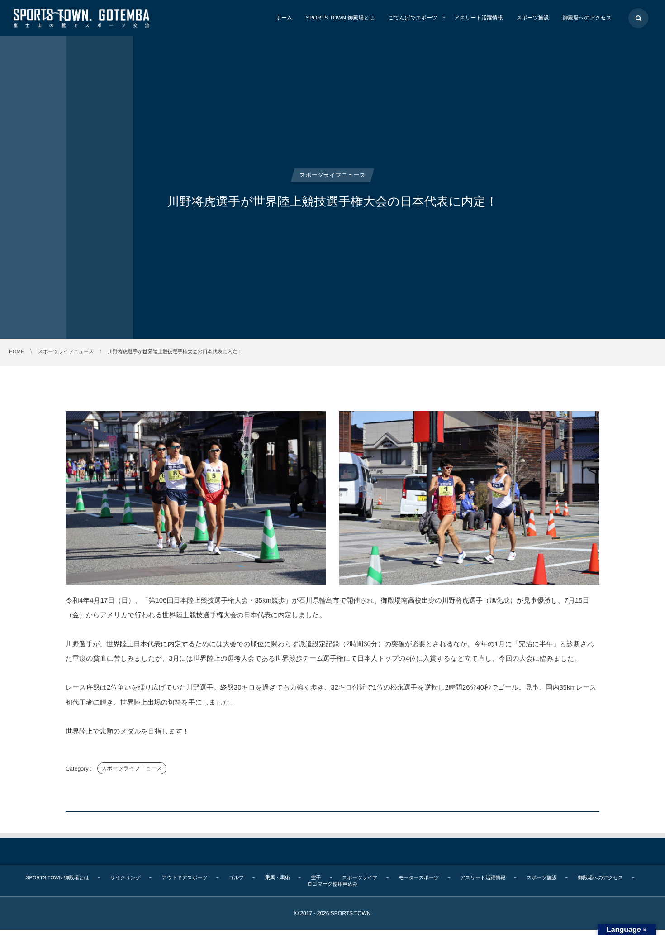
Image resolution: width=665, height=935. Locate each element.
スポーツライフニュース (131, 768)
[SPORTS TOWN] (81, 18)
